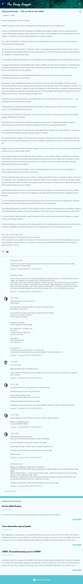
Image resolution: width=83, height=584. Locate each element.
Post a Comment (10, 491)
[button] (80, 12)
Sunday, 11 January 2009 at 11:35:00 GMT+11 (26, 292)
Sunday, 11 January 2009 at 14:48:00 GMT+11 (26, 427)
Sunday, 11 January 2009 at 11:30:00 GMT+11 (26, 269)
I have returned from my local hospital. (16, 526)
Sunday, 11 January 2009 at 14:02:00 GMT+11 (26, 378)
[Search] (80, 4)
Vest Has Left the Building (11, 506)
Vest (12, 362)
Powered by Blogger (43, 580)
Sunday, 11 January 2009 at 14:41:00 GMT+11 (26, 408)
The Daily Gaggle (19, 4)
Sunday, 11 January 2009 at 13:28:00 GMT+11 (26, 355)
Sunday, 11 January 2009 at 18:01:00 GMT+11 (26, 486)
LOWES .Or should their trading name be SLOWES (21, 551)
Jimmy (12, 298)
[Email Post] (7, 253)
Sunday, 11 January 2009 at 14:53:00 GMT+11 (26, 458)
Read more (77, 520)
